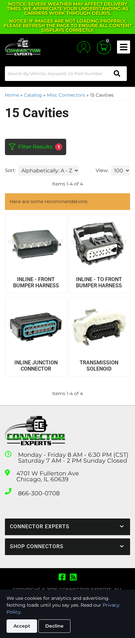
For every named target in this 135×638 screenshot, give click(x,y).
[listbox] (48, 171)
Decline (54, 626)
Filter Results (39, 147)
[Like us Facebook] (62, 577)
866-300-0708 (39, 493)
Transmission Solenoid (99, 365)
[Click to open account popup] (84, 47)
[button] (66, 73)
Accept (21, 626)
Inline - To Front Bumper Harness (99, 282)
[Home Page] (35, 431)
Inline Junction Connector (36, 365)
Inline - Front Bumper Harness (36, 282)
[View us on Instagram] (73, 577)
